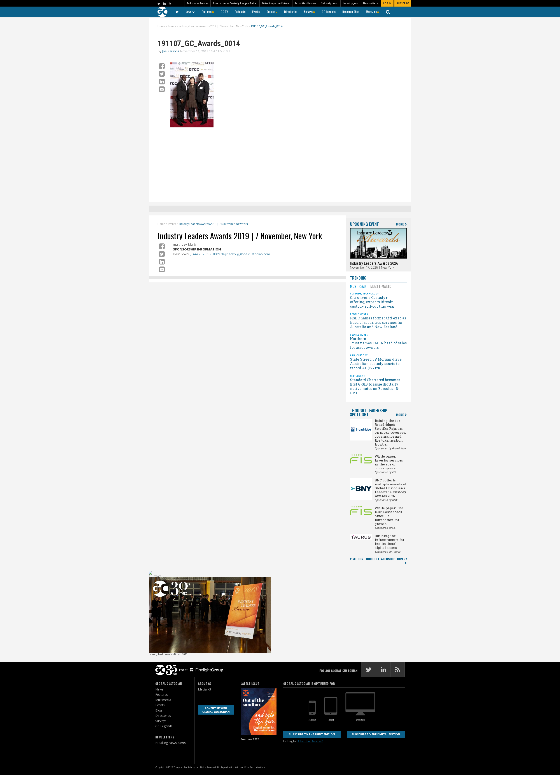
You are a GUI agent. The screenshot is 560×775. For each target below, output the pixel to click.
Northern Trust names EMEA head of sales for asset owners (378, 343)
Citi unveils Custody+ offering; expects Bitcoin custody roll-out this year (373, 301)
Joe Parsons (170, 51)
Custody (355, 293)
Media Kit (204, 689)
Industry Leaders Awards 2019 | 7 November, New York (240, 235)
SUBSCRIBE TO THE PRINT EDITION (312, 734)
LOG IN (387, 3)
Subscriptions (329, 3)
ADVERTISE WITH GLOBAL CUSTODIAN (216, 710)
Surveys (308, 11)
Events (256, 11)
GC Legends (329, 11)
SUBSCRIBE (403, 3)
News (189, 11)
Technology (370, 293)
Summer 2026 (250, 739)
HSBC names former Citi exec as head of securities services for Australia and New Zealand (378, 322)
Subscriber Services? (310, 741)
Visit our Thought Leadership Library (378, 559)
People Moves (359, 314)
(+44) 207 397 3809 (205, 254)
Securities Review (305, 3)
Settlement (357, 375)
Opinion (271, 11)
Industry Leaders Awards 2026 (374, 263)
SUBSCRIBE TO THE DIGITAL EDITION (376, 734)
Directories (290, 11)
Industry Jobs (351, 3)
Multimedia (163, 700)
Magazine (371, 11)
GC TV (224, 11)
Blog (158, 710)
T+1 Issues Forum (197, 3)
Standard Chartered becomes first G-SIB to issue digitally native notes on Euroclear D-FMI (375, 386)
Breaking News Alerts (170, 743)
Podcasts (240, 11)
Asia (352, 355)
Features (206, 11)
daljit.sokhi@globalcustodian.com (245, 254)
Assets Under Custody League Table (235, 3)
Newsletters (370, 3)
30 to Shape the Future (275, 3)
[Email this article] (162, 89)
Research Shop (350, 11)
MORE (400, 224)
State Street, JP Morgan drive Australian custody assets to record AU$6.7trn (376, 363)
